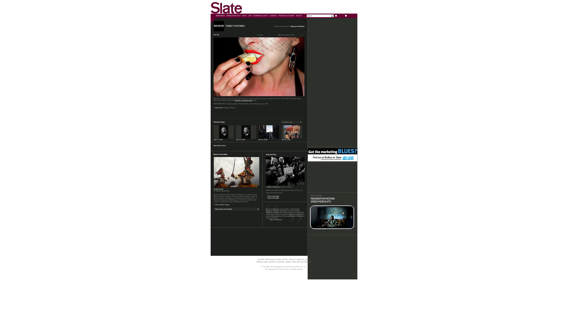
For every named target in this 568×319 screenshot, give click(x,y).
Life (250, 16)
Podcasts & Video (286, 16)
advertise (272, 262)
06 (293, 35)
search (308, 259)
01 (279, 35)
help (265, 262)
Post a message (273, 196)
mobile (288, 262)
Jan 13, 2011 (262, 139)
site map (261, 259)
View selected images (222, 204)
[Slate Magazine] (227, 7)
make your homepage (301, 262)
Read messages (273, 198)
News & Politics (233, 16)
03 (285, 35)
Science (273, 16)
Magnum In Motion (297, 26)
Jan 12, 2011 (286, 139)
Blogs (299, 16)
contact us (300, 259)
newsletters (280, 262)
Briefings (220, 16)
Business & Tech (261, 16)
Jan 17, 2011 (218, 139)
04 (287, 35)
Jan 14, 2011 (240, 139)
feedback (260, 262)
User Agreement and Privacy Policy (277, 269)
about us (292, 259)
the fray (285, 259)
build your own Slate (273, 259)
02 (282, 35)
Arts (244, 16)
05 (290, 35)
